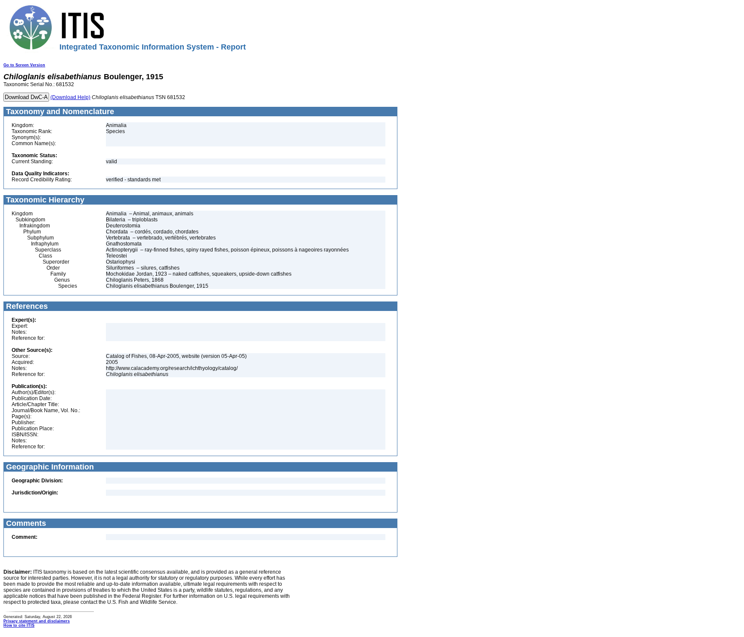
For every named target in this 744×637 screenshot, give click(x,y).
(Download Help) (70, 97)
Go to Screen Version (24, 65)
